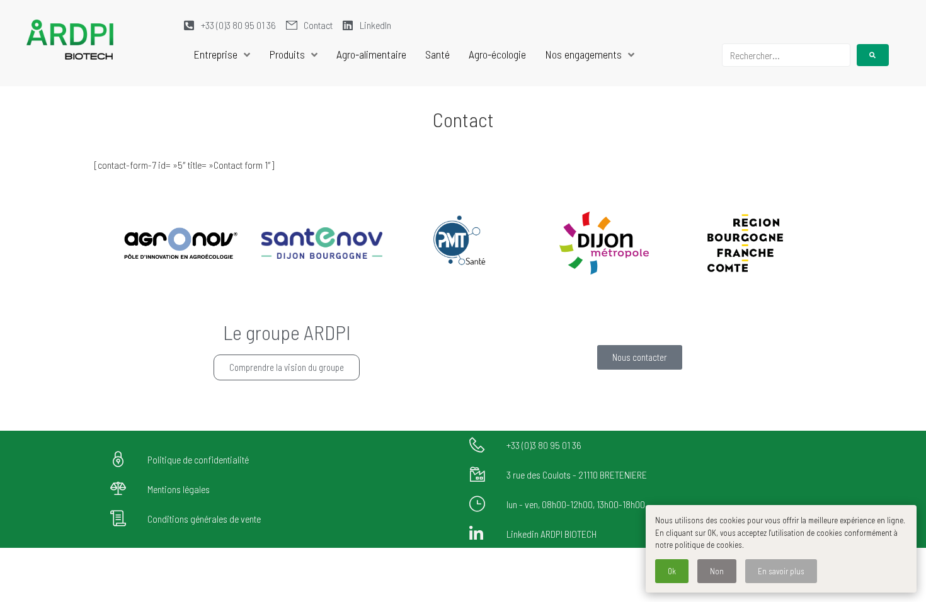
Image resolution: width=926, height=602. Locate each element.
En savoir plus (781, 571)
